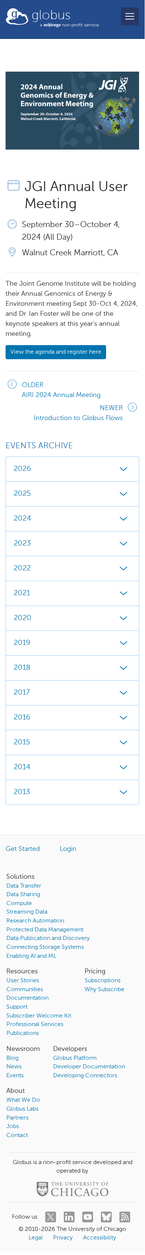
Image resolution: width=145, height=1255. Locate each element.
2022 (22, 568)
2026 (22, 469)
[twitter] (50, 1217)
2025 (22, 494)
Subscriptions (103, 981)
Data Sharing (23, 895)
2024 (22, 518)
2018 (22, 668)
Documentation (27, 998)
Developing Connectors (85, 1076)
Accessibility (99, 1238)
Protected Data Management (44, 930)
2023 (22, 543)
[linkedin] (69, 1217)
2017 (22, 693)
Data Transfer (23, 886)
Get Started (23, 849)
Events (15, 1076)
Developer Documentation (89, 1067)
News (14, 1067)
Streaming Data (26, 912)
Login (68, 849)
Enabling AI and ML (31, 956)
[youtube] (87, 1217)
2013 (22, 792)
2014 (22, 767)
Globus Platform (75, 1058)
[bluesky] (106, 1217)
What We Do (23, 1100)
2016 (22, 717)
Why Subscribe (104, 990)
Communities (24, 990)
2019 (22, 643)
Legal (36, 1238)
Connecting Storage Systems (45, 947)
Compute (19, 904)
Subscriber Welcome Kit (38, 1016)
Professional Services (34, 1025)
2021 (22, 593)
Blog (12, 1058)
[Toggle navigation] (130, 16)
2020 (23, 618)
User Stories (22, 981)
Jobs (12, 1127)
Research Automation (35, 921)
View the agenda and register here (55, 352)
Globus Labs (22, 1109)
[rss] (124, 1217)
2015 (22, 742)
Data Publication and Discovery (48, 938)
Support (16, 1007)
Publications (22, 1033)
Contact (17, 1135)
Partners (17, 1118)
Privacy (63, 1238)
